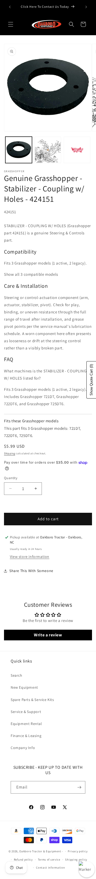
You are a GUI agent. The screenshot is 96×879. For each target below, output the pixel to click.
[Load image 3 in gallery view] (77, 150)
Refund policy (23, 859)
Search (16, 675)
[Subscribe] (79, 787)
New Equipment (24, 687)
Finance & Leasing (26, 735)
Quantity (10, 478)
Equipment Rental (26, 723)
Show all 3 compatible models (31, 274)
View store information (29, 556)
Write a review (48, 635)
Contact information (50, 867)
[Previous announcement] (10, 7)
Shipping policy (76, 859)
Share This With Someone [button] (31, 570)
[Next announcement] (86, 7)
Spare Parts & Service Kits (32, 699)
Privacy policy (77, 851)
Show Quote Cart (91, 380)
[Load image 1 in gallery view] (18, 150)
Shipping (9, 453)
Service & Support (26, 711)
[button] (11, 24)
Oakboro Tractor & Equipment (40, 851)
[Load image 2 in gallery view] (48, 150)
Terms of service (49, 859)
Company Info (23, 747)
